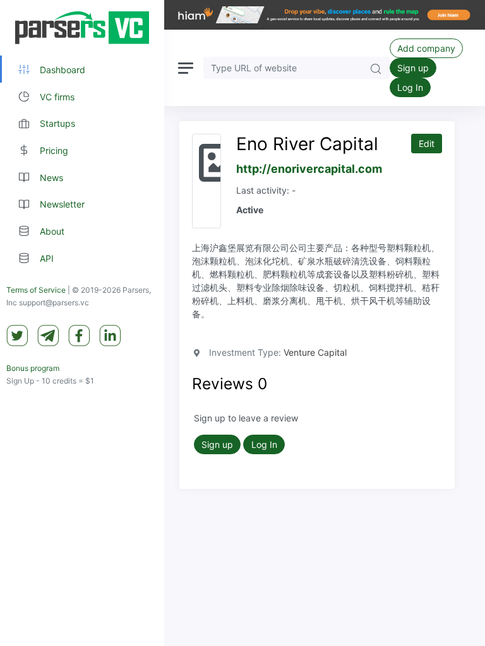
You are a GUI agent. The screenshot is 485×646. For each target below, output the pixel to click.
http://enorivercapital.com (309, 168)
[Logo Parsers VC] (82, 28)
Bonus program (32, 368)
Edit (426, 143)
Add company (426, 48)
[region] (82, 323)
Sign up (413, 67)
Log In (410, 87)
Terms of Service (36, 290)
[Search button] (376, 68)
